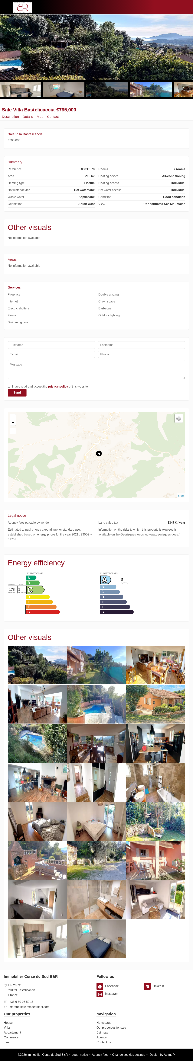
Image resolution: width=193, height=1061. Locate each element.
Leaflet (181, 496)
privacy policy (58, 386)
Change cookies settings (128, 1054)
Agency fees (100, 1054)
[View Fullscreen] (13, 431)
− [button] (13, 422)
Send (17, 392)
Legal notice (80, 1054)
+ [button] (13, 417)
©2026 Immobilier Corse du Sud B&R (43, 1054)
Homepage (22, 7)
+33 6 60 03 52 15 (21, 1001)
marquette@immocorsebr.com (29, 1006)
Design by (162, 1054)
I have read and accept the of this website (50, 386)
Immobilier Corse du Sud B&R (31, 976)
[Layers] (179, 418)
